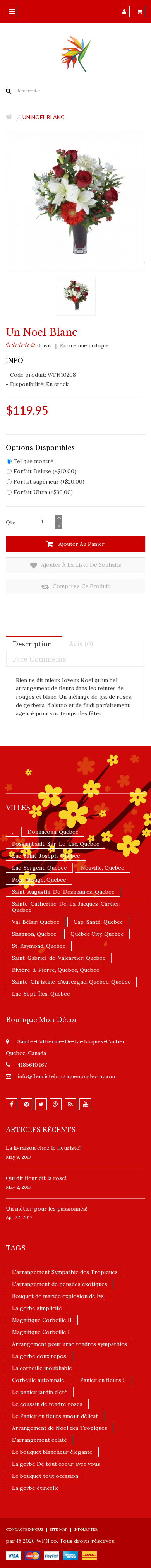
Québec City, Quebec (97, 933)
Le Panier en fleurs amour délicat (55, 1415)
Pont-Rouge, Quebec (39, 879)
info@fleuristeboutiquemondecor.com (66, 1076)
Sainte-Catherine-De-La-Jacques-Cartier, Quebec (66, 906)
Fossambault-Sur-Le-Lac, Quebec (55, 843)
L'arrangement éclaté (39, 1439)
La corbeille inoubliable (42, 1368)
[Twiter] (41, 1104)
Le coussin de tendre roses (47, 1403)
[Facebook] (11, 1104)
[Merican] (70, 1555)
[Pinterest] (26, 1104)
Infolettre (86, 1529)
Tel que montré (33, 461)
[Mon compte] (124, 11)
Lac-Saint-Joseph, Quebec (46, 855)
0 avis (44, 345)
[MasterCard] (32, 1555)
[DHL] (89, 1555)
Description (32, 644)
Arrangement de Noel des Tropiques (59, 1427)
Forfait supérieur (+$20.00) (49, 481)
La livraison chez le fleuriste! (43, 1147)
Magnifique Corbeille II (42, 1320)
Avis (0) (81, 644)
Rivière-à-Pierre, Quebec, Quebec (55, 969)
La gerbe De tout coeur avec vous (56, 1463)
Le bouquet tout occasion (45, 1475)
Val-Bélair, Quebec (35, 921)
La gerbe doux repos (39, 1356)
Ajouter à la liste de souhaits (80, 564)
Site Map (58, 1529)
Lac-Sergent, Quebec (39, 867)
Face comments (39, 659)
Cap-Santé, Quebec (98, 921)
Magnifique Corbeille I (41, 1332)
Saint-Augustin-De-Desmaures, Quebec (63, 891)
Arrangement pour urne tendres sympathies (69, 1344)
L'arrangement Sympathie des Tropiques (65, 1272)
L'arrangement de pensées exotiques (59, 1284)
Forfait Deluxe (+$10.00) (45, 471)
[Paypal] (51, 1555)
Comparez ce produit (80, 586)
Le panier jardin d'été (39, 1391)
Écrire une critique (83, 345)
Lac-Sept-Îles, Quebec (41, 993)
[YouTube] (85, 1104)
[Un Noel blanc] (76, 295)
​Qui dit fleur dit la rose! (36, 1178)
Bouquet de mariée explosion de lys (58, 1296)
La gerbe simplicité (37, 1308)
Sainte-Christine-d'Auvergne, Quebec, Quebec (71, 981)
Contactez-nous (24, 1529)
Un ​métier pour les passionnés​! (46, 1208)
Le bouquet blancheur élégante (52, 1451)
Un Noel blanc (43, 117)
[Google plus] (56, 1104)
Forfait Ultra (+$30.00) (43, 492)
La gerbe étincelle (35, 1487)
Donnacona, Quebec (52, 831)
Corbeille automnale (38, 1379)
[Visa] (13, 1555)
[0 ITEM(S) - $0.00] (139, 11)
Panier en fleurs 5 (103, 1379)
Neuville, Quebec (102, 867)
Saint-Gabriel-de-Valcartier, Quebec (58, 957)
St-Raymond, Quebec (38, 945)
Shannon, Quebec (34, 933)
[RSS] (70, 1104)
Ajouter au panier (81, 543)
